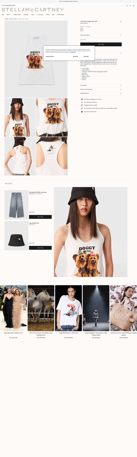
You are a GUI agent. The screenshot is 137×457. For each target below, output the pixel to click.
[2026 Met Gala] (13, 308)
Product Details (84, 53)
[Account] (130, 6)
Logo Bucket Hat (34, 223)
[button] (36, 59)
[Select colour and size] (121, 21)
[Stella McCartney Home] (32, 9)
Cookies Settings (50, 56)
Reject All (86, 56)
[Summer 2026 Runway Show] (96, 308)
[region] (69, 53)
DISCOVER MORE (13, 337)
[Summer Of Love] (123, 308)
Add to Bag (101, 44)
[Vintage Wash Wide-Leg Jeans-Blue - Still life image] (16, 204)
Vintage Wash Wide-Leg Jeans (38, 192)
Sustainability (83, 85)
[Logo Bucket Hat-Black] (16, 235)
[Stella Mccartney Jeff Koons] (68, 308)
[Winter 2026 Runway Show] (41, 308)
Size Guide (83, 39)
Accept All (75, 56)
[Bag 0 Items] (133, 6)
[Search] (127, 6)
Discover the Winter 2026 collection (68, 1)
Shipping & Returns (84, 93)
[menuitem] (8, 14)
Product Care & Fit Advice (86, 89)
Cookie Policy (73, 52)
